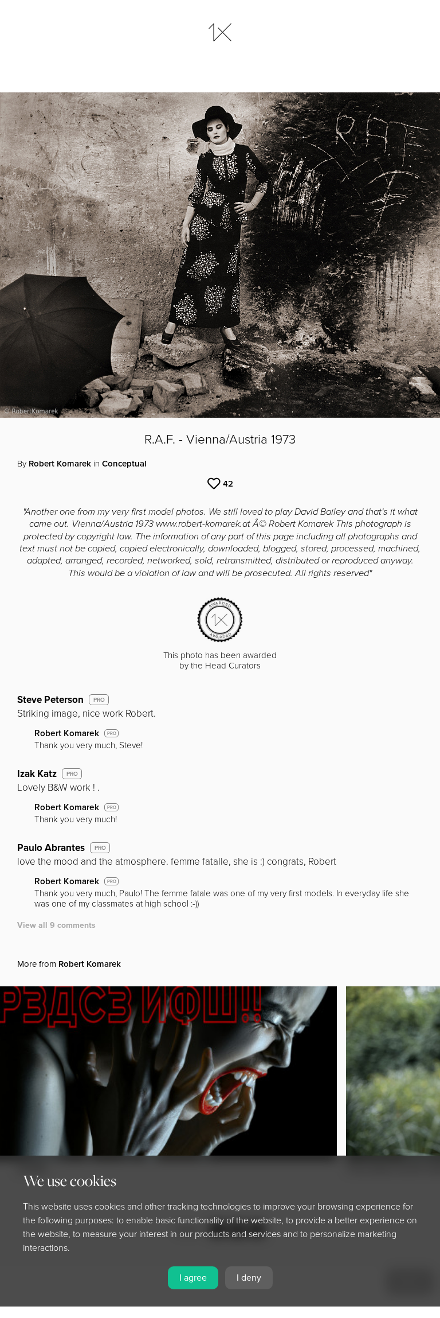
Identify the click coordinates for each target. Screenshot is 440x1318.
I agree (193, 1278)
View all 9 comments (56, 925)
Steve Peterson (50, 700)
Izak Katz (37, 774)
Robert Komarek (60, 463)
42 (228, 484)
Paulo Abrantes (51, 848)
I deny (249, 1278)
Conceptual (124, 463)
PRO (99, 700)
